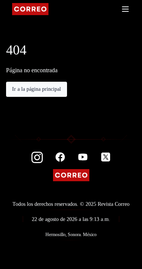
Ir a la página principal (36, 89)
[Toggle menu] (125, 9)
